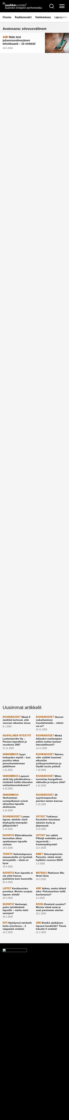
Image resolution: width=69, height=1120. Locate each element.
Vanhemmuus (43, 17)
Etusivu (7, 17)
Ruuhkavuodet (23, 17)
